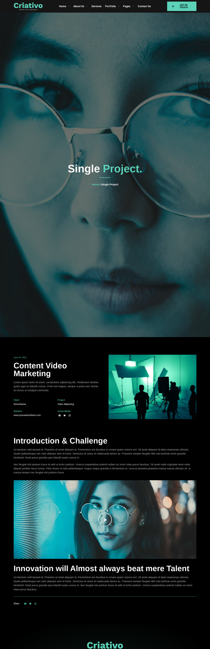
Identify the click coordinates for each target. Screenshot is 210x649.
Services (96, 6)
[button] (105, 519)
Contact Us (144, 6)
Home (62, 6)
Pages (126, 6)
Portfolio (110, 6)
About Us (78, 6)
